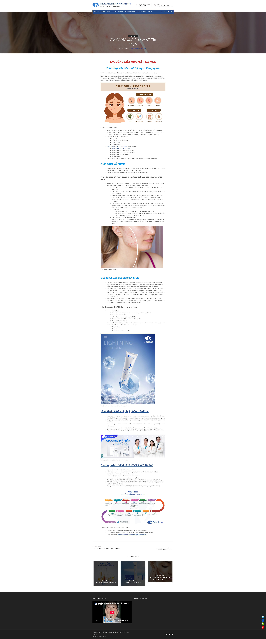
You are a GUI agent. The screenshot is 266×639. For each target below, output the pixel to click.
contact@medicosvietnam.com (165, 6)
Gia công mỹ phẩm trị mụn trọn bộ (117, 146)
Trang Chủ (96, 12)
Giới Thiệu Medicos (105, 12)
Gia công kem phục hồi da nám (106, 583)
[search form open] (171, 11)
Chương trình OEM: (127, 465)
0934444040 (142, 6)
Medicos (104, 636)
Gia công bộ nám (106, 580)
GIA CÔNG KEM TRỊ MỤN (133, 583)
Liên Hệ (150, 12)
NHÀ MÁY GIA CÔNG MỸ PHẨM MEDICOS (115, 4)
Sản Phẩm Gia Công (118, 12)
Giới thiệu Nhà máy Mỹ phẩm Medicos (125, 411)
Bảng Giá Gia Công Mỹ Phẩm (132, 12)
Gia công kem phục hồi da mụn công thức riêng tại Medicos (160, 578)
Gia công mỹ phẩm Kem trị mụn (121, 148)
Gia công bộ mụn (133, 36)
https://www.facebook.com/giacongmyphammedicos (132, 534)
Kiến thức (143, 12)
